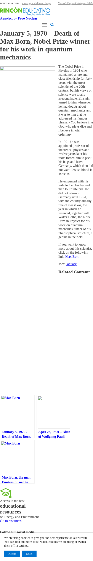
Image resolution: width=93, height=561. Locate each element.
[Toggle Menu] (44, 24)
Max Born (72, 256)
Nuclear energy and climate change (33, 3)
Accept (12, 553)
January (71, 264)
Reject (29, 553)
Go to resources (10, 521)
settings (23, 545)
